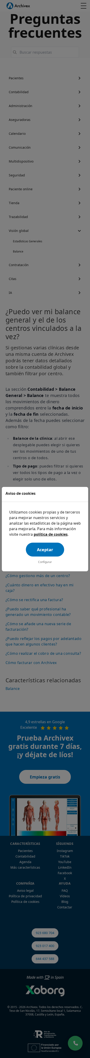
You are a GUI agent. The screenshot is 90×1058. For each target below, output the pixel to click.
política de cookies (51, 534)
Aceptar (45, 549)
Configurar (45, 562)
